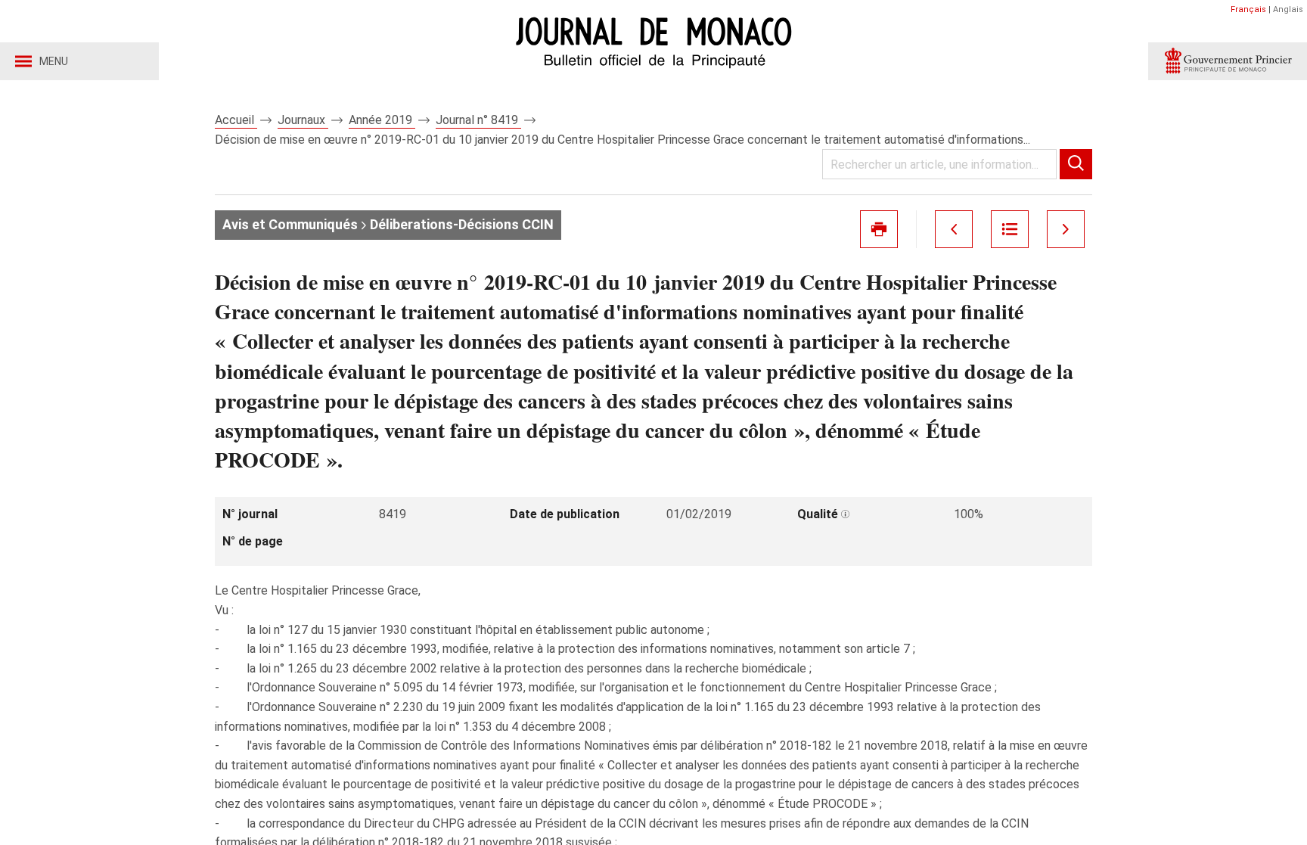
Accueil (236, 120)
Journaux (303, 120)
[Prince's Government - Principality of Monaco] (1227, 61)
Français (1248, 9)
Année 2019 (382, 120)
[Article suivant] (1066, 229)
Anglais (1288, 9)
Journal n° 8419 (478, 120)
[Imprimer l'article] (879, 229)
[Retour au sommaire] (1010, 229)
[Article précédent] (954, 229)
